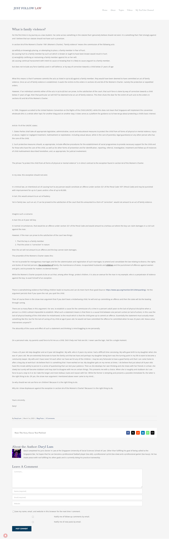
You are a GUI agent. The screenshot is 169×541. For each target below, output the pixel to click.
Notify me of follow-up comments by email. (72, 516)
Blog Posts (40, 418)
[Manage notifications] (5, 536)
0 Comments (50, 418)
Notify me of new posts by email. (67, 522)
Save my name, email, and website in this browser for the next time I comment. (47, 511)
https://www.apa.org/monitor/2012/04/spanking (125, 290)
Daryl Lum (17, 418)
